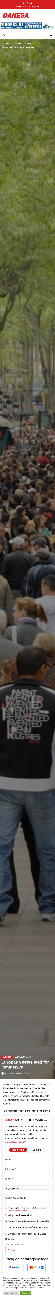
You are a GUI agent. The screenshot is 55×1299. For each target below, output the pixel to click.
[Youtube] (31, 3)
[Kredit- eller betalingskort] (37, 1267)
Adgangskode (12, 1188)
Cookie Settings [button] (11, 1293)
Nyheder (18, 43)
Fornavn (10, 1159)
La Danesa (7, 43)
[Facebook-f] (23, 3)
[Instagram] (27, 3)
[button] (51, 35)
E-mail (9, 1179)
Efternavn (10, 1169)
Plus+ (15, 1142)
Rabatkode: (10, 1239)
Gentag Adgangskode (16, 1198)
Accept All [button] (26, 1293)
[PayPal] (14, 1267)
